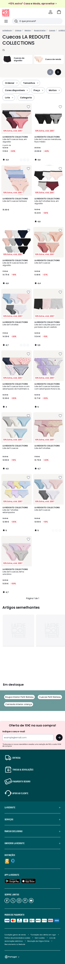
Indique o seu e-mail (13, 731)
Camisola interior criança (18, 704)
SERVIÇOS (9, 819)
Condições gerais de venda (15, 935)
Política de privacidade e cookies (17, 938)
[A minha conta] (50, 12)
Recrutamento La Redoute (15, 944)
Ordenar (9, 83)
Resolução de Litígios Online (38, 941)
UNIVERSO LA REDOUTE (14, 843)
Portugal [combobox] (12, 956)
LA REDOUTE (10, 807)
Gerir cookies (40, 938)
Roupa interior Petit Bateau (19, 697)
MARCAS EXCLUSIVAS (13, 831)
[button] (59, 12)
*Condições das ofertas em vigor (43, 935)
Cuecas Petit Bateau (50, 697)
